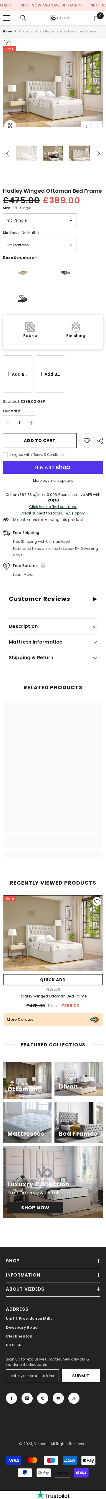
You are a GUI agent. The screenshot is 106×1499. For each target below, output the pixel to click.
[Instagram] (27, 1398)
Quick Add (53, 980)
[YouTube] (58, 1398)
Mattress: (23, 232)
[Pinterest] (42, 1398)
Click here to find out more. (53, 507)
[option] (53, 89)
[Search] (23, 18)
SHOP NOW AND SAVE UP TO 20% (38, 5)
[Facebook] (11, 1398)
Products (26, 31)
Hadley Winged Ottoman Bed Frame (53, 996)
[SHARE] (98, 441)
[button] (86, 126)
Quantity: (12, 410)
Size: (17, 207)
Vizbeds (53, 989)
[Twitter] (74, 1398)
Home (7, 31)
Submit (81, 1376)
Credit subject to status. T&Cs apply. (53, 513)
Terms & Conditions (48, 455)
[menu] (6, 18)
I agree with (21, 454)
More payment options (53, 480)
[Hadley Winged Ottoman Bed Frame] (53, 933)
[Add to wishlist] (87, 440)
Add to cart (40, 440)
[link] (53, 845)
